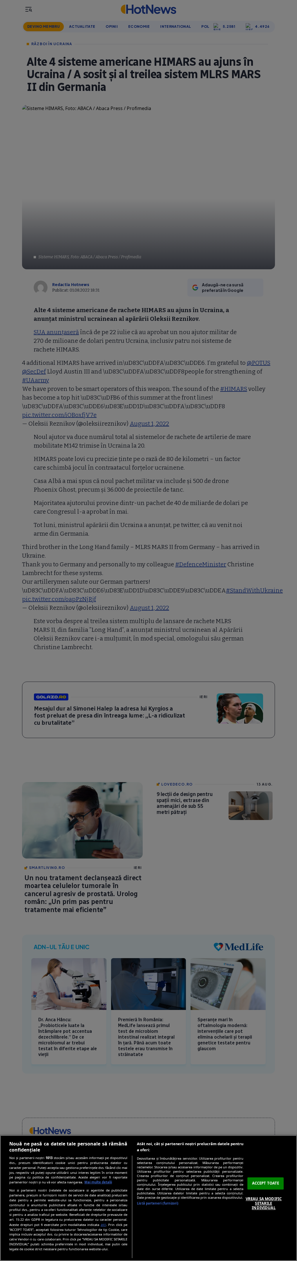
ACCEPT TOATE (265, 1183)
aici (103, 1224)
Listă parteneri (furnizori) (157, 1203)
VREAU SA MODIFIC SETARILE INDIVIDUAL (264, 1203)
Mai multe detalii (98, 1182)
